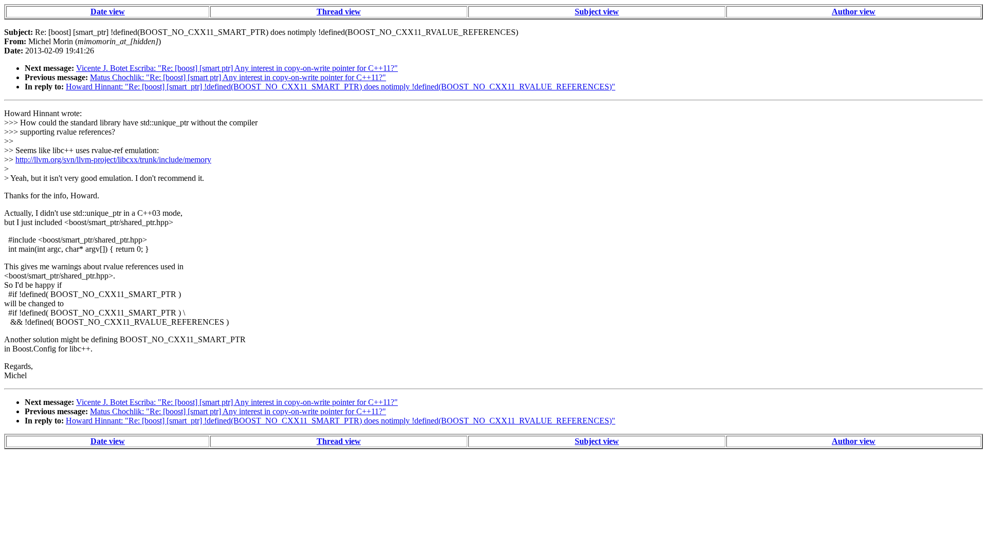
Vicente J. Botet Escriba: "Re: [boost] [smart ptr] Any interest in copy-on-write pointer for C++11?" (237, 68)
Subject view (597, 11)
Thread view (339, 11)
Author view (853, 11)
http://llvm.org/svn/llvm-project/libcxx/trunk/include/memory (113, 159)
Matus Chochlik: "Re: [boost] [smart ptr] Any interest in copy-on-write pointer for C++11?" (238, 77)
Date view (107, 11)
